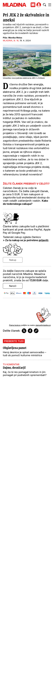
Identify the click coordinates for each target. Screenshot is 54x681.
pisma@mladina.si (43, 325)
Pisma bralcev (15, 325)
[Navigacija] (49, 4)
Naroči (12, 285)
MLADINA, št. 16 (11, 40)
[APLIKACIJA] (33, 4)
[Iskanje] (44, 4)
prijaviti (43, 240)
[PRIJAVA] (38, 4)
